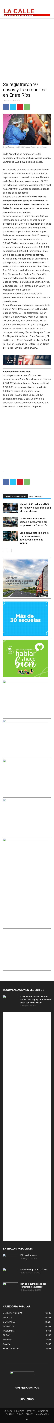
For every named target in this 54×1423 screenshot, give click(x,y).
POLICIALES (19, 1411)
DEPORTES (31, 1411)
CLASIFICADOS (42, 1414)
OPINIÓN (29, 1414)
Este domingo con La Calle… (34, 1269)
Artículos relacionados (15, 496)
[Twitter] (47, 5)
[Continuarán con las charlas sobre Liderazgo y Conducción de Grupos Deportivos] (10, 1000)
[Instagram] (41, 5)
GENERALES (43, 1411)
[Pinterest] (20, 107)
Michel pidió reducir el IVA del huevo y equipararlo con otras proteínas (35, 508)
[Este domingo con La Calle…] (10, 1273)
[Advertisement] (27, 46)
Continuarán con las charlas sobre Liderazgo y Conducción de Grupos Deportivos (35, 999)
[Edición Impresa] (10, 1259)
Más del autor (35, 496)
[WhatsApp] (27, 107)
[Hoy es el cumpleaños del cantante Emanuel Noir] (10, 1287)
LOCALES (8, 1411)
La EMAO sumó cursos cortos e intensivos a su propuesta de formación (33, 522)
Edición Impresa (28, 1255)
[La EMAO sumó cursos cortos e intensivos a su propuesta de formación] (10, 522)
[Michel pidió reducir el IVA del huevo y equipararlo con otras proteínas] (10, 508)
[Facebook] (34, 5)
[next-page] (10, 550)
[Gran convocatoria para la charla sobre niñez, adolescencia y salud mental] (10, 536)
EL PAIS (20, 1414)
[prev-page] (5, 550)
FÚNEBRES (10, 1414)
